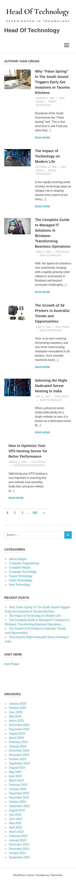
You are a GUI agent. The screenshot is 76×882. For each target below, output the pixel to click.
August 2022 (17, 810)
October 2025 (17, 707)
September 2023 (19, 763)
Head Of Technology (32, 30)
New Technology (51, 255)
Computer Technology (23, 571)
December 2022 (19, 793)
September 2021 (19, 857)
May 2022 (15, 823)
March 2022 (16, 831)
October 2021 (17, 853)
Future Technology (20, 576)
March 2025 (16, 720)
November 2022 (19, 797)
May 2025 (15, 716)
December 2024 (19, 724)
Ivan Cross (62, 252)
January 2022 (17, 840)
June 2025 (15, 712)
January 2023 (17, 789)
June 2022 (15, 818)
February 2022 (18, 836)
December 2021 (19, 844)
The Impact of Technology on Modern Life (47, 156)
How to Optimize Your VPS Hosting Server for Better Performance (27, 451)
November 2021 (19, 848)
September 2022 (19, 806)
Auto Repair (11, 663)
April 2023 (15, 776)
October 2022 (17, 801)
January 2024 (17, 746)
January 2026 (17, 703)
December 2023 (19, 750)
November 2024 (19, 729)
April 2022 (15, 827)
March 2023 (16, 780)
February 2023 (18, 784)
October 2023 (17, 759)
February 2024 (18, 742)
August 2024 (17, 733)
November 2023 (19, 754)
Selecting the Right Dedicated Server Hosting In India (51, 385)
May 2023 (15, 771)
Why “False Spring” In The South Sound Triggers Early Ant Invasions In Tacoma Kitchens (52, 82)
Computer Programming (29, 465)
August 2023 (17, 767)
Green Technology (20, 580)
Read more (42, 137)
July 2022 (15, 814)
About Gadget (17, 558)
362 (35, 512)
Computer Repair (20, 567)
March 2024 (16, 737)
